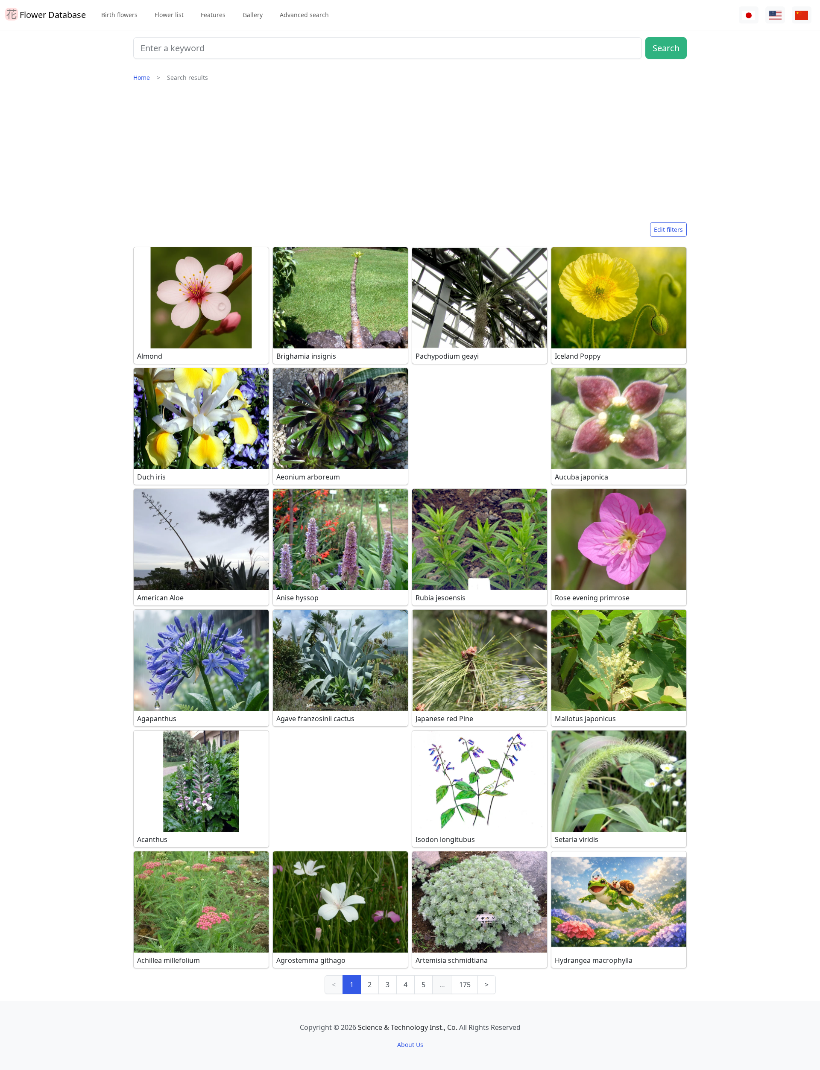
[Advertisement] (410, 156)
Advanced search (304, 15)
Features (213, 15)
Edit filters (668, 229)
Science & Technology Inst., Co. (407, 1027)
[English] (775, 15)
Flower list (169, 15)
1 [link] (352, 984)
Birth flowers (119, 15)
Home (141, 77)
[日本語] (748, 15)
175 (465, 984)
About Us (410, 1045)
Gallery (253, 15)
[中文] (801, 15)
